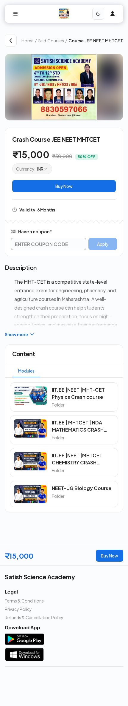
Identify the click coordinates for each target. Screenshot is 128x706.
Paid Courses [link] (51, 40)
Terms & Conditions (24, 600)
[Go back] (11, 41)
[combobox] (32, 168)
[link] (95, 41)
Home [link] (27, 40)
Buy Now (64, 186)
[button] (64, 397)
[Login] (112, 14)
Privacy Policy (18, 609)
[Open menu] (15, 14)
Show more (16, 334)
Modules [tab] (26, 370)
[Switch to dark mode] (98, 14)
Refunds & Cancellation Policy (34, 617)
